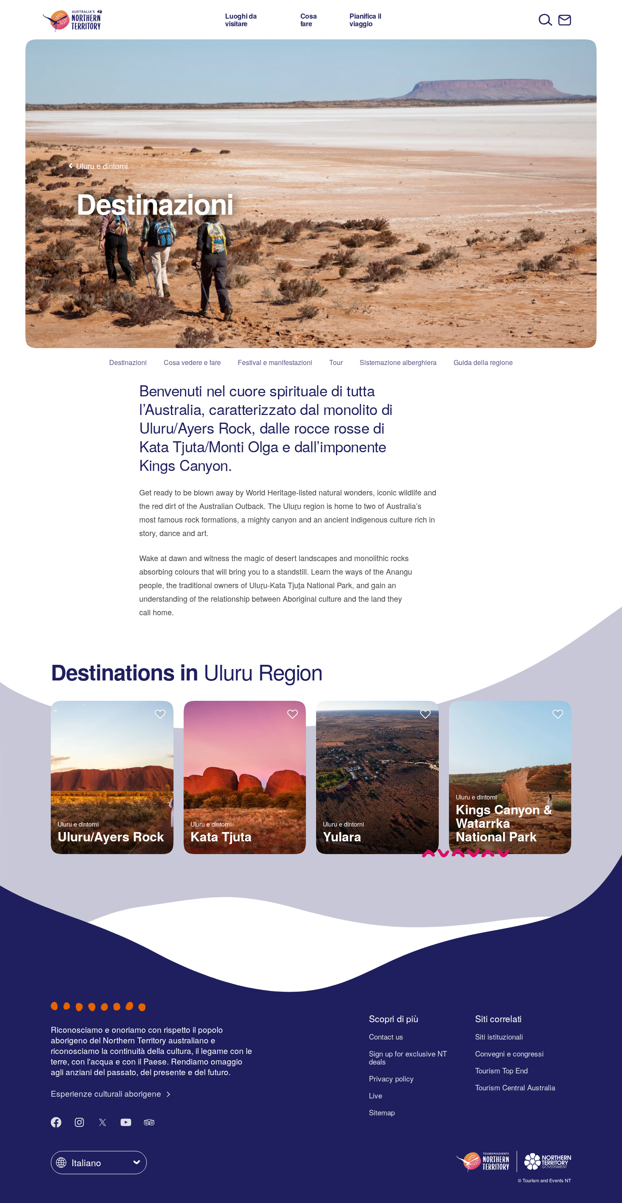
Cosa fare (308, 19)
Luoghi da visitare (241, 19)
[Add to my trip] (160, 713)
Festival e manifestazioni (275, 362)
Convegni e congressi (509, 1053)
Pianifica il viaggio (365, 19)
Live (375, 1095)
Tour (336, 362)
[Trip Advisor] (149, 1122)
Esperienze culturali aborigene (107, 1093)
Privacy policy (391, 1078)
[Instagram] (79, 1122)
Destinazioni (128, 362)
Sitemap (382, 1112)
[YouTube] (126, 1122)
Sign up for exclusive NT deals (408, 1057)
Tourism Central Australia (515, 1087)
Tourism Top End (501, 1070)
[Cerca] (546, 19)
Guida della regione (483, 362)
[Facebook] (56, 1122)
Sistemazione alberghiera (398, 362)
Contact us (386, 1036)
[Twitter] (102, 1122)
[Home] (72, 19)
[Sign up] (564, 20)
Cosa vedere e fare (192, 362)
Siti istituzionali (499, 1036)
